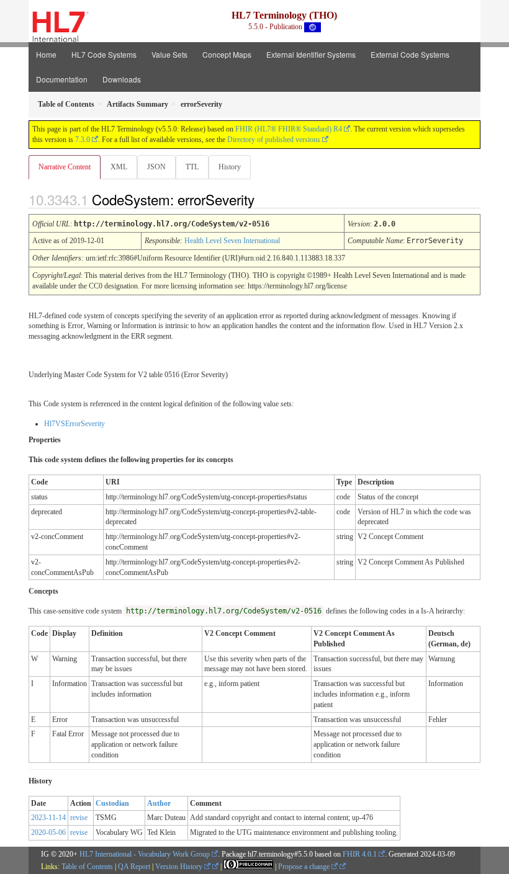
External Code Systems (410, 54)
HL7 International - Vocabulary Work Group (144, 854)
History (229, 167)
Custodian (112, 803)
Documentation (62, 79)
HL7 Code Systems (104, 54)
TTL (192, 167)
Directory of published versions (273, 139)
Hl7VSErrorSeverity (74, 423)
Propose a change (304, 866)
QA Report (134, 866)
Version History (179, 866)
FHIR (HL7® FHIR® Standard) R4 (288, 129)
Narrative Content (64, 167)
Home (46, 54)
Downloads (121, 79)
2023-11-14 (48, 817)
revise (79, 817)
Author (159, 803)
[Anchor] (265, 199)
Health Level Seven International (232, 240)
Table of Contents (87, 866)
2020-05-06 (48, 832)
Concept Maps (226, 54)
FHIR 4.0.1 (360, 854)
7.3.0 (82, 139)
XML (118, 167)
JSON (156, 167)
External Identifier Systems (311, 54)
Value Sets (169, 54)
